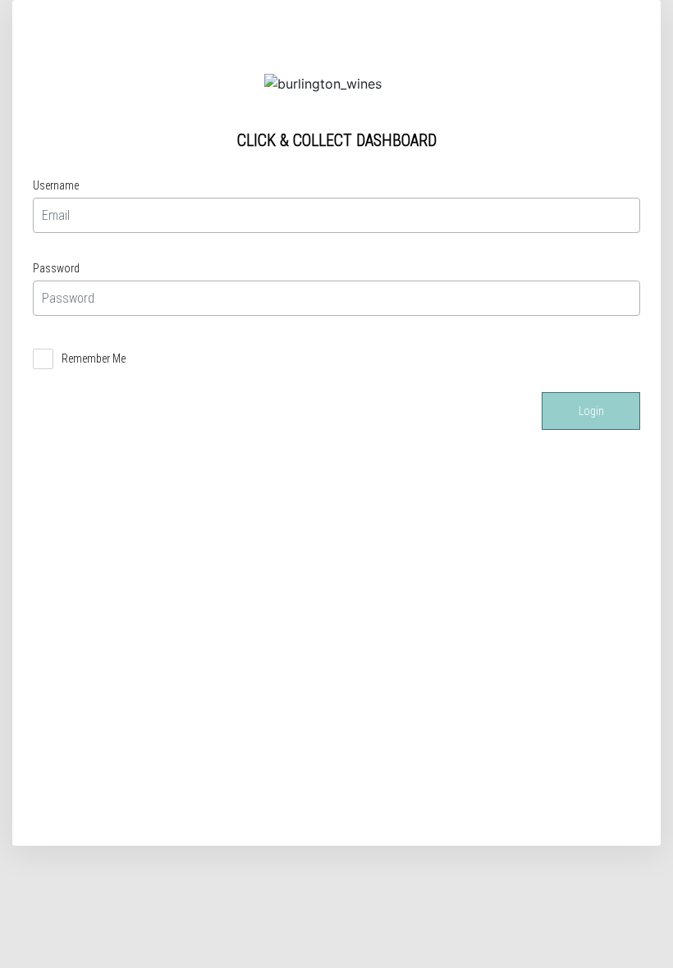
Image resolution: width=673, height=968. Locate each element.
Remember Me (94, 358)
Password (56, 268)
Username (56, 185)
